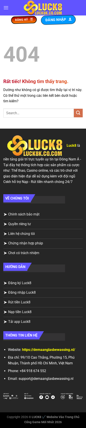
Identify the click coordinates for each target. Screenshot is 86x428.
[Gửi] (78, 113)
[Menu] (6, 7)
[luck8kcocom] (43, 7)
